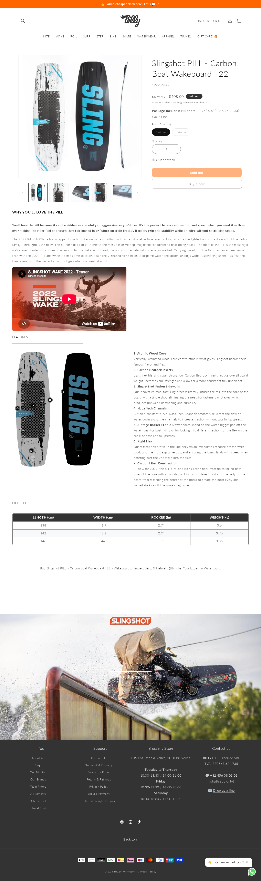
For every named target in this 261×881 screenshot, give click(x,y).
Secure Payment (98, 793)
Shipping (176, 102)
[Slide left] (22, 192)
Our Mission (38, 772)
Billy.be (118, 871)
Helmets (162, 568)
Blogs (38, 765)
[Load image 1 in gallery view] (37, 192)
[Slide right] (137, 192)
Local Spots (40, 808)
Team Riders (38, 786)
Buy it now (197, 184)
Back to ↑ (130, 839)
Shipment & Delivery (99, 765)
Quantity (157, 141)
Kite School (38, 801)
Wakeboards (122, 568)
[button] (22, 20)
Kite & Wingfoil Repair (100, 801)
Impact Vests (143, 568)
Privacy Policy (98, 786)
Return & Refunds (98, 779)
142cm (163, 133)
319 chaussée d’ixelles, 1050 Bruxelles (160, 758)
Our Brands (38, 779)
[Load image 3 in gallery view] (80, 192)
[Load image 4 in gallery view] (101, 192)
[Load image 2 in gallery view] (58, 192)
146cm (183, 133)
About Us (38, 758)
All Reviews (38, 793)
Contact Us (98, 758)
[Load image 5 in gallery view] (122, 192)
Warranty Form (98, 772)
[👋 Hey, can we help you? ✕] (254, 874)
